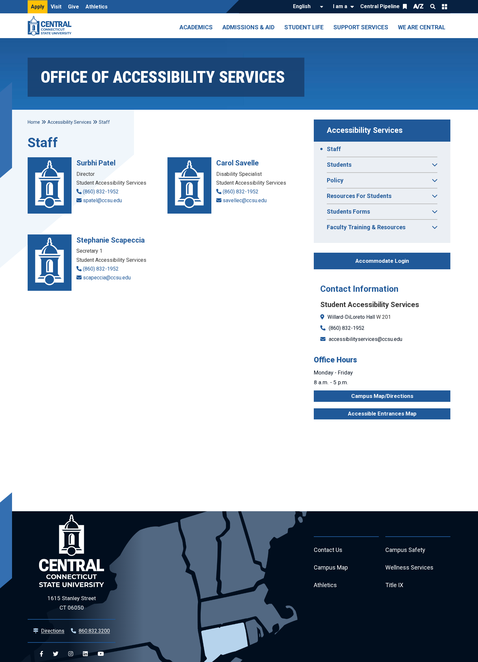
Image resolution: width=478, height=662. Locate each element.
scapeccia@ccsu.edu (107, 278)
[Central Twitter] (56, 654)
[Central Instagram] (70, 654)
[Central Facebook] (41, 654)
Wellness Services (409, 567)
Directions (52, 631)
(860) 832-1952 (347, 328)
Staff (334, 149)
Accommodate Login (382, 261)
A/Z (418, 6)
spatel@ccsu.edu (102, 200)
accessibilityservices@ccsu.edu (365, 339)
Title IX (394, 585)
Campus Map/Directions (382, 396)
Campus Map (331, 567)
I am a (340, 6)
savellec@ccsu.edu (245, 200)
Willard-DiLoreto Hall (351, 317)
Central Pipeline (380, 6)
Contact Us (328, 549)
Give (73, 7)
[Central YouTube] (101, 654)
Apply (37, 7)
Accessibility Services (365, 130)
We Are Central (421, 27)
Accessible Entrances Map (382, 413)
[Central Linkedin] (85, 654)
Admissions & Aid (248, 27)
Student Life (304, 27)
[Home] (51, 25)
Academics (196, 27)
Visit (56, 7)
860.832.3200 (94, 631)
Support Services (360, 27)
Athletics (97, 7)
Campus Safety (405, 549)
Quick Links (444, 6)
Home (34, 122)
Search (433, 6)
